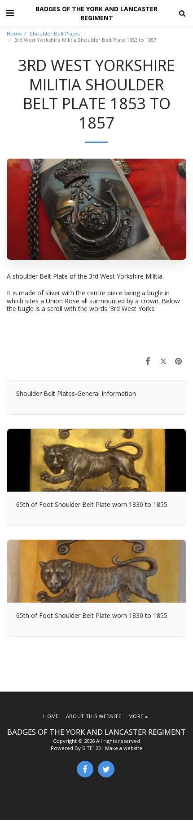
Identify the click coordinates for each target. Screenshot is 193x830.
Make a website (123, 748)
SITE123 (91, 748)
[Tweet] (163, 361)
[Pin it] (178, 361)
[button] (10, 13)
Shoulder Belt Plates (54, 33)
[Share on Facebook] (147, 361)
